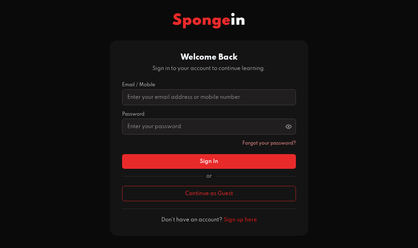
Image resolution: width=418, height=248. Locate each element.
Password (133, 114)
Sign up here (240, 220)
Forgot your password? (269, 143)
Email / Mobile (138, 85)
